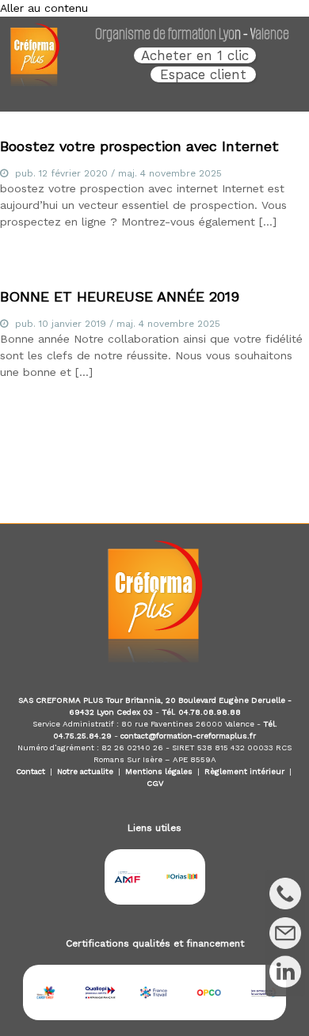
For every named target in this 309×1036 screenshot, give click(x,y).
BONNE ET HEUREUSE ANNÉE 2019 (119, 296)
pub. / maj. (118, 173)
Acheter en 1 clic (195, 55)
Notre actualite (85, 771)
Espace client (203, 74)
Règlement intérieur (244, 771)
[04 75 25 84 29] (285, 893)
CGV (155, 783)
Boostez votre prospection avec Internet (139, 146)
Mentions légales (159, 771)
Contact (30, 771)
